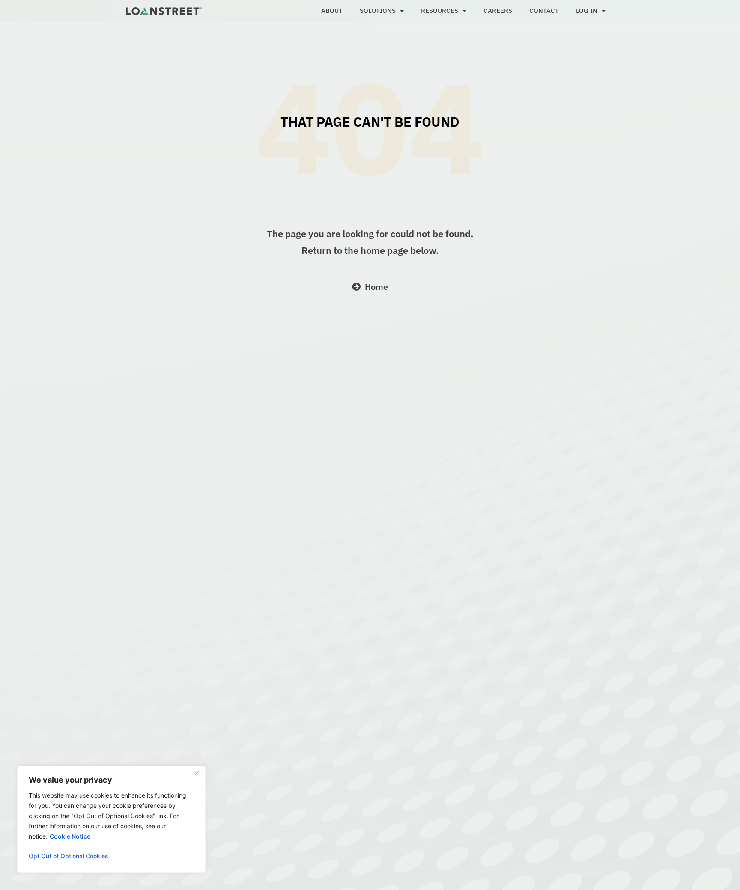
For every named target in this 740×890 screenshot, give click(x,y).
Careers (497, 10)
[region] (111, 819)
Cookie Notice (70, 836)
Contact (544, 10)
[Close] (196, 773)
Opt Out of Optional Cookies (68, 856)
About (332, 10)
